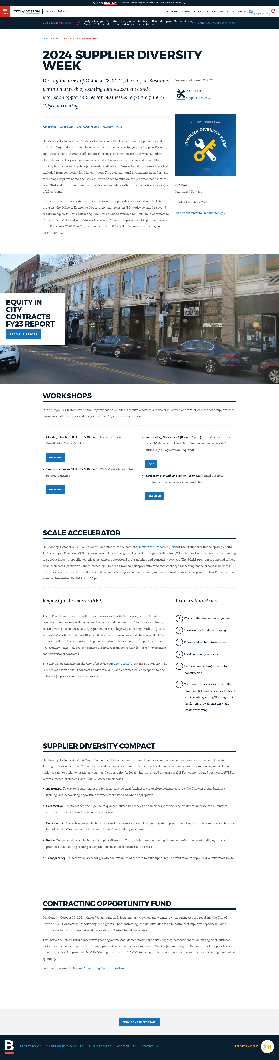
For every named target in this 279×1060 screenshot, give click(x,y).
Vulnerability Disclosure (64, 1046)
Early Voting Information (216, 22)
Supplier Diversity (198, 97)
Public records (100, 1046)
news (56, 39)
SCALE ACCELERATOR (88, 127)
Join (151, 464)
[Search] (272, 11)
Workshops (66, 127)
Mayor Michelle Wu (57, 11)
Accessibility (126, 1046)
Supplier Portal (118, 663)
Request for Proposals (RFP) (156, 547)
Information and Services (184, 11)
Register (55, 457)
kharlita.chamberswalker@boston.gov (200, 213)
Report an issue (246, 1046)
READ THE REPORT (23, 334)
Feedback (238, 11)
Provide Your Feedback (139, 1022)
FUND (119, 127)
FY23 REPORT (49, 127)
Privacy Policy (30, 1046)
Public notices (217, 11)
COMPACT (108, 127)
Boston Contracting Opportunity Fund (99, 968)
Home (46, 39)
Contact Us (150, 1046)
